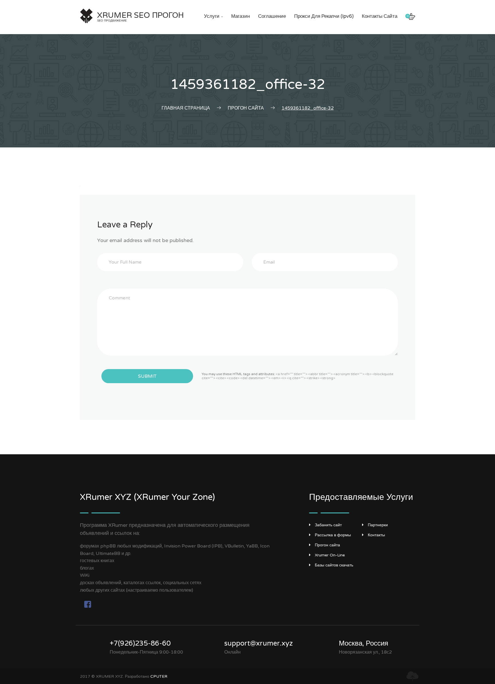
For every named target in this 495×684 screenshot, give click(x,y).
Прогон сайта (327, 545)
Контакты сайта (379, 16)
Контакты (376, 535)
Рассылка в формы (333, 535)
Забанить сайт (328, 525)
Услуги (213, 16)
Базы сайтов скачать (334, 565)
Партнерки (378, 525)
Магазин (240, 16)
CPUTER (158, 676)
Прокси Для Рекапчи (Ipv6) (323, 16)
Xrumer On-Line (330, 555)
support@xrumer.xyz (258, 643)
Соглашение (272, 16)
